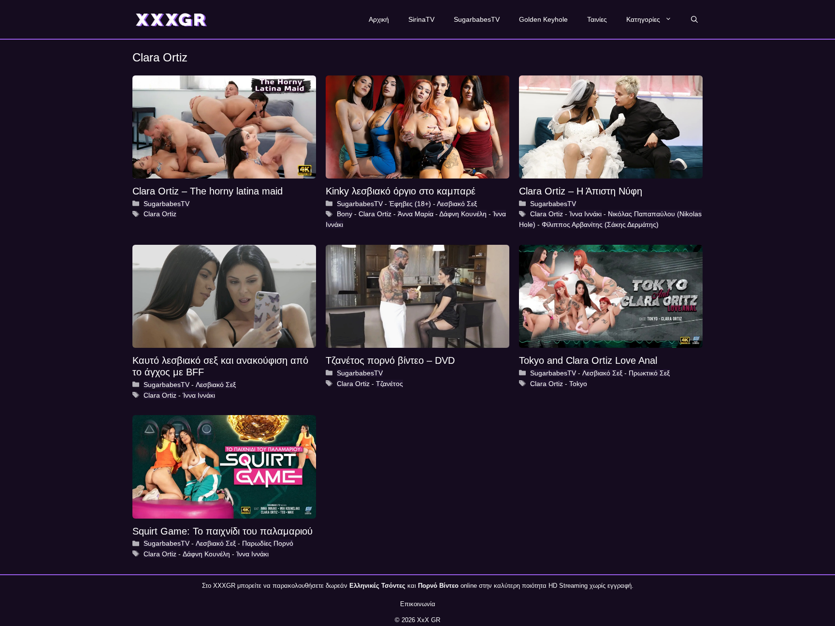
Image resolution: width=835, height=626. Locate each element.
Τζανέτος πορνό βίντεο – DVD (390, 360)
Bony (344, 214)
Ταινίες (597, 19)
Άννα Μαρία (415, 214)
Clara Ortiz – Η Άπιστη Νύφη (580, 191)
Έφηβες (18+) (410, 204)
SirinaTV (421, 19)
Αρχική (379, 19)
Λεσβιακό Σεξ (457, 204)
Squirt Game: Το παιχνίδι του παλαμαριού (222, 531)
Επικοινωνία (417, 604)
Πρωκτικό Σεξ (649, 373)
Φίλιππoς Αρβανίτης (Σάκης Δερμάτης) (600, 224)
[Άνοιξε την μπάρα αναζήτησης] (694, 19)
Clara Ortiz (160, 214)
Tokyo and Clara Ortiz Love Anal (588, 360)
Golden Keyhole (543, 19)
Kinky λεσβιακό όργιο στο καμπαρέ (400, 191)
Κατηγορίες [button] (643, 19)
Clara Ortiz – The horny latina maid (207, 191)
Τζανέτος (389, 384)
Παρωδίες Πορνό (267, 543)
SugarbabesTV (477, 19)
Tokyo (578, 384)
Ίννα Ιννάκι (585, 214)
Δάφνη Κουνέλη (463, 214)
